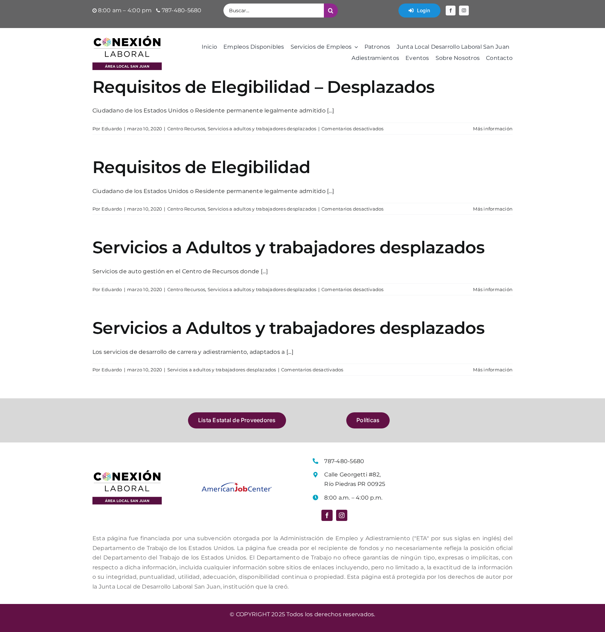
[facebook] (451, 10)
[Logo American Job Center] (237, 485)
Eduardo (112, 128)
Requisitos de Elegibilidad (201, 167)
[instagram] (464, 10)
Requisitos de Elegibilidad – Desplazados (263, 87)
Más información (493, 128)
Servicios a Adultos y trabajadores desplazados (288, 247)
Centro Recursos (186, 128)
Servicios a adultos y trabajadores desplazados (262, 128)
